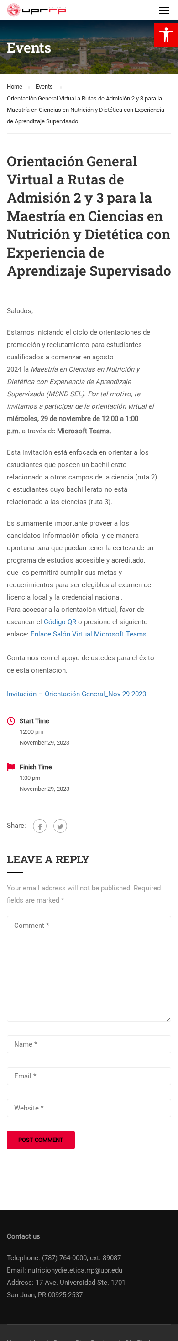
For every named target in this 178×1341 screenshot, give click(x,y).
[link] (166, 35)
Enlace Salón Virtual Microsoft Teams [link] (89, 634)
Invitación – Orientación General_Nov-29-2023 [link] (76, 694)
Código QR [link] (60, 622)
